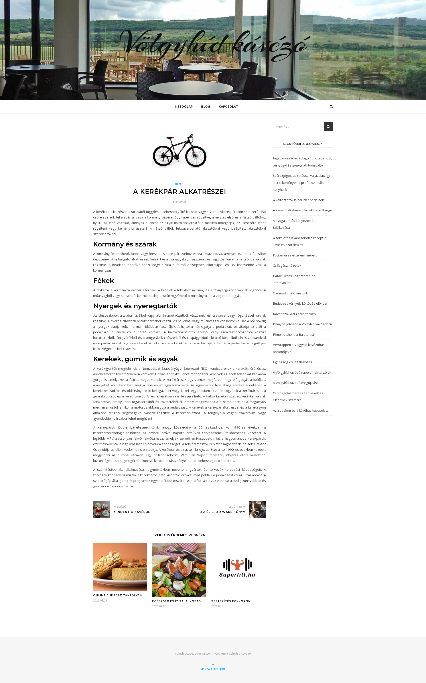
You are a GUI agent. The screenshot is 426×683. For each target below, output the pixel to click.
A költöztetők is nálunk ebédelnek (298, 200)
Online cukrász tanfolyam (117, 595)
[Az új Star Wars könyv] (257, 509)
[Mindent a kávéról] (101, 509)
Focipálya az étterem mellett (295, 255)
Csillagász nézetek (287, 265)
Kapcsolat (229, 106)
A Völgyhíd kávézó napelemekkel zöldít (302, 372)
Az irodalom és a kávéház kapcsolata (301, 410)
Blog (205, 106)
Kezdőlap (184, 106)
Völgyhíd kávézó (213, 42)
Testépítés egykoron (231, 601)
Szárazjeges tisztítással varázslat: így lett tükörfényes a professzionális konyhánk (301, 182)
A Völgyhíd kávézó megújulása (296, 382)
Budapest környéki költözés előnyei (300, 303)
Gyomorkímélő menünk (290, 293)
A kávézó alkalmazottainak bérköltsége (302, 210)
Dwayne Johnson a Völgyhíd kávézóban (302, 324)
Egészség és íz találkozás (176, 601)
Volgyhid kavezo (240, 653)
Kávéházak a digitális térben (294, 314)
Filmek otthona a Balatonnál (294, 334)
